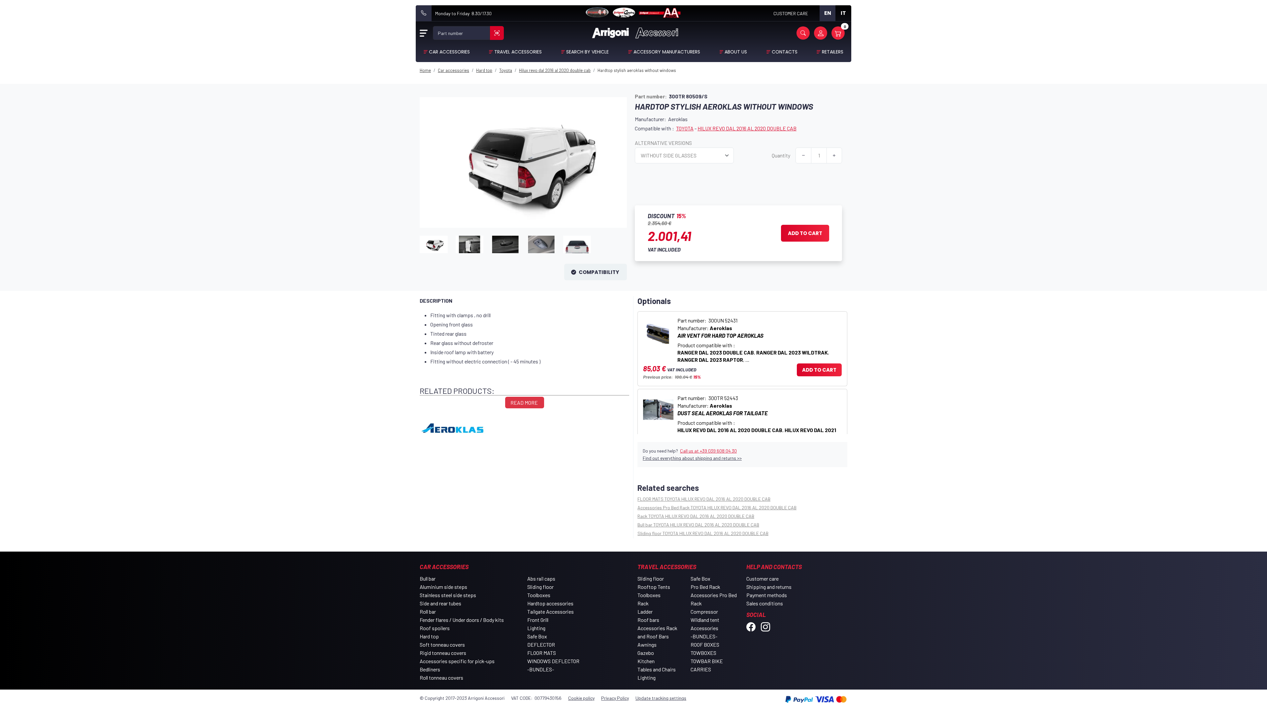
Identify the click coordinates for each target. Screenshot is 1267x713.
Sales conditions (764, 603)
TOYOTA (685, 128)
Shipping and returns (769, 587)
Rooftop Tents (653, 587)
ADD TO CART (819, 369)
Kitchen (646, 661)
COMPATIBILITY (599, 272)
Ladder (645, 611)
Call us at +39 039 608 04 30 (708, 451)
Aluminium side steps (443, 587)
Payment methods (766, 595)
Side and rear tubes (440, 603)
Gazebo (645, 653)
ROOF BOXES (705, 644)
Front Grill (537, 620)
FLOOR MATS (541, 653)
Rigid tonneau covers (443, 653)
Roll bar (428, 611)
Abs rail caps (541, 578)
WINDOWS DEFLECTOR (553, 661)
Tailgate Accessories (550, 611)
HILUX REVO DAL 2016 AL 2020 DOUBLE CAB (747, 128)
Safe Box (537, 636)
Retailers (832, 52)
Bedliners (430, 669)
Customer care (762, 578)
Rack (643, 603)
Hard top (429, 636)
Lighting (536, 628)
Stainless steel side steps (448, 595)
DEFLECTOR (541, 644)
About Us (736, 52)
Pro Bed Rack (705, 587)
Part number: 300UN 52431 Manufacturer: (753, 340)
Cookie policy (581, 698)
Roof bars (648, 620)
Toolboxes (538, 595)
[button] (803, 33)
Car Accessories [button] (449, 52)
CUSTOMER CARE (790, 13)
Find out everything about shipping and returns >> (692, 458)
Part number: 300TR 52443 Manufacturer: (756, 417)
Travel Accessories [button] (518, 52)
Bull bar (428, 578)
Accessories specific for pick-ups (457, 661)
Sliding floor (540, 587)
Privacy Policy (615, 698)
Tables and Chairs (656, 669)
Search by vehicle (587, 52)
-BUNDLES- (540, 669)
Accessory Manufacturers (667, 52)
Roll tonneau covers (441, 677)
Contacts (784, 52)
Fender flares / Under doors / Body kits (462, 620)
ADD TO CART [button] (805, 233)
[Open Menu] (424, 33)
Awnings (647, 644)
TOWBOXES (703, 653)
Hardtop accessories (550, 603)
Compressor (704, 611)
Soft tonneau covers (442, 644)
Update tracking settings (660, 698)
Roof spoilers (435, 628)
